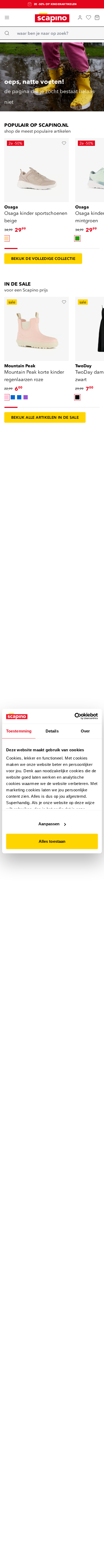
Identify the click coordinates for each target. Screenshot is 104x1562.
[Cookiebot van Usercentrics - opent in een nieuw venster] (75, 716)
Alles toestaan (52, 841)
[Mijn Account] (80, 17)
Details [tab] (52, 730)
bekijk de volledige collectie (43, 258)
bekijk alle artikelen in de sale (45, 417)
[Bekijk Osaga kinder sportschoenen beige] (37, 170)
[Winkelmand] (97, 17)
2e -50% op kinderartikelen (55, 4)
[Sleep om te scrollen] (11, 248)
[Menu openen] (7, 17)
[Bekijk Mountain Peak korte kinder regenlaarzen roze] (37, 329)
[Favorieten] (88, 17)
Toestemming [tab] (18, 730)
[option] (6, 238)
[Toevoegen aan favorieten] (64, 143)
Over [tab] (85, 730)
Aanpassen (48, 824)
